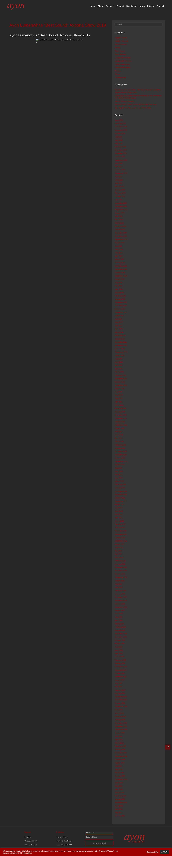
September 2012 (121, 501)
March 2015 (119, 405)
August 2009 (119, 610)
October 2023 (120, 170)
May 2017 (118, 325)
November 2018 (121, 269)
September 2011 (121, 541)
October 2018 (120, 272)
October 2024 (120, 157)
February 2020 (120, 226)
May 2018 (118, 286)
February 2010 (120, 590)
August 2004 (119, 763)
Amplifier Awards (121, 38)
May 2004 (118, 769)
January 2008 (120, 663)
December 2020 (121, 203)
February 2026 (120, 123)
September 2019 (121, 239)
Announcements (121, 44)
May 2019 (118, 253)
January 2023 (120, 190)
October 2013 (120, 458)
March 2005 (119, 743)
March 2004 (119, 773)
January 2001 (120, 816)
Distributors (131, 6)
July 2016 (118, 359)
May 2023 (118, 183)
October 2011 (120, 537)
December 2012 (121, 491)
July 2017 (118, 319)
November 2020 (121, 206)
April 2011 (118, 554)
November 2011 (121, 534)
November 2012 (121, 494)
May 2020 (118, 216)
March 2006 (119, 713)
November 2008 (121, 637)
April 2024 (118, 167)
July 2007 (118, 683)
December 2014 (121, 415)
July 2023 (118, 176)
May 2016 (118, 365)
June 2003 (119, 783)
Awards (117, 48)
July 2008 (118, 647)
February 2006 (120, 716)
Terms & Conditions (64, 841)
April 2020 (118, 219)
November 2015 (121, 378)
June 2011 (119, 547)
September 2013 (121, 461)
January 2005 (120, 749)
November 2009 (121, 600)
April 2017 (118, 329)
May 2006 (118, 710)
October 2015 (120, 382)
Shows (117, 74)
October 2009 (120, 604)
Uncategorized (120, 77)
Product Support (30, 844)
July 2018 (118, 282)
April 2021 (118, 200)
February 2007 (120, 690)
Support (120, 6)
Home (92, 6)
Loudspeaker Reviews (123, 61)
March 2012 (119, 521)
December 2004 (121, 753)
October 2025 (120, 133)
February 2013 (120, 484)
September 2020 (121, 210)
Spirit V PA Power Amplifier (124, 101)
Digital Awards (120, 51)
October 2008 (120, 640)
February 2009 (120, 627)
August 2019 (119, 243)
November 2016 (121, 345)
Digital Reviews (120, 54)
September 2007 (121, 676)
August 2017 (119, 316)
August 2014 (119, 428)
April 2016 (118, 369)
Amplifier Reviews (121, 41)
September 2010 (121, 577)
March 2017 (119, 332)
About (100, 6)
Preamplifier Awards (122, 64)
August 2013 (119, 465)
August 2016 (119, 355)
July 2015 (118, 392)
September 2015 (121, 385)
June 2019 (119, 249)
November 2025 (121, 130)
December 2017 (121, 302)
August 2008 (119, 643)
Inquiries (27, 837)
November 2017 (121, 306)
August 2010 (119, 581)
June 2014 (119, 435)
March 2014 (119, 441)
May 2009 (118, 617)
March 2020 (119, 223)
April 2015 (118, 402)
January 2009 (120, 630)
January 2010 (120, 594)
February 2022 (120, 193)
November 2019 (121, 236)
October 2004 (120, 759)
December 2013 (121, 451)
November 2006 (121, 700)
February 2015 (120, 408)
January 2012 (120, 527)
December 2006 (121, 696)
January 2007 (120, 693)
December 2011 (121, 531)
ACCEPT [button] (164, 852)
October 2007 (120, 673)
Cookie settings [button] (152, 852)
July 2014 (118, 431)
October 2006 (120, 703)
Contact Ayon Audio (64, 844)
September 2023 (121, 173)
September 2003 (121, 779)
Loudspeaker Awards (122, 58)
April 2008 (118, 653)
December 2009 (121, 597)
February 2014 (120, 445)
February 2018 (120, 296)
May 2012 (118, 514)
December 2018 (121, 266)
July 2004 (118, 766)
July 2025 (118, 137)
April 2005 (118, 739)
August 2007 (119, 680)
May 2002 (118, 809)
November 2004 (121, 756)
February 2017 (120, 335)
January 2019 (120, 262)
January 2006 (120, 720)
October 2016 (120, 349)
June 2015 (119, 395)
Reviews (118, 71)
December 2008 (121, 634)
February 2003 (120, 796)
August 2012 (119, 504)
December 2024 (121, 150)
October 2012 (120, 498)
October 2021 (120, 196)
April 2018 (118, 289)
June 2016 (119, 362)
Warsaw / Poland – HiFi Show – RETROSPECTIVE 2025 (135, 104)
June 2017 (119, 322)
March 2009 (119, 624)
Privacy (150, 6)
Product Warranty (31, 841)
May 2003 (118, 786)
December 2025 (121, 127)
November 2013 (121, 455)
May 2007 (118, 686)
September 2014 (121, 425)
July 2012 (118, 508)
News (142, 6)
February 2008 (120, 660)
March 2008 (119, 657)
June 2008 (119, 650)
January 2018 (120, 299)
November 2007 (121, 670)
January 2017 (120, 339)
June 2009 (119, 614)
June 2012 (119, 511)
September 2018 (121, 276)
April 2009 (118, 620)
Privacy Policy (62, 837)
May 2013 (118, 474)
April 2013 (118, 478)
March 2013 (119, 481)
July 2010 (118, 584)
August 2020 (119, 213)
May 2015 (118, 398)
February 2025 (120, 147)
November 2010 (121, 571)
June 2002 (119, 806)
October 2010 (120, 574)
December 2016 (121, 342)
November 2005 (121, 726)
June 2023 (119, 180)
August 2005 (119, 733)
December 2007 (121, 667)
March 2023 (119, 186)
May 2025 (118, 143)
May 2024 (118, 163)
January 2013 (120, 488)
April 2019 (118, 256)
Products (110, 6)
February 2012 (120, 524)
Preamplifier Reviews (122, 67)
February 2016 (120, 375)
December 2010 (121, 567)
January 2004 (120, 776)
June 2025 (119, 140)
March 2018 (119, 292)
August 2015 (119, 388)
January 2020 (120, 229)
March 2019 (119, 259)
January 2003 (120, 799)
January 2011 (120, 564)
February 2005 (120, 746)
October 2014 (120, 422)
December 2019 (121, 233)
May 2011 (118, 551)
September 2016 (121, 352)
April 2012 (118, 518)
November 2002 (121, 802)
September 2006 (121, 706)
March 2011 (119, 557)
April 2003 (118, 789)
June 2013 (119, 471)
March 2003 (119, 792)
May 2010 (118, 587)
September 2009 (121, 607)
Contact (160, 6)
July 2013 (118, 468)
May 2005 (118, 736)
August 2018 (119, 279)
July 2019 (118, 246)
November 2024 (121, 153)
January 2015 (120, 412)
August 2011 (119, 544)
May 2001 (118, 812)
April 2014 (118, 438)
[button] (99, 843)
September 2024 (121, 160)
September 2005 (121, 730)
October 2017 (120, 309)
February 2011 (120, 561)
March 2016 (119, 372)
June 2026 (119, 120)
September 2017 (121, 312)
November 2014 (121, 418)
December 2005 (121, 723)
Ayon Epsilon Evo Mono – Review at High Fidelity (133, 108)
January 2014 (120, 448)
